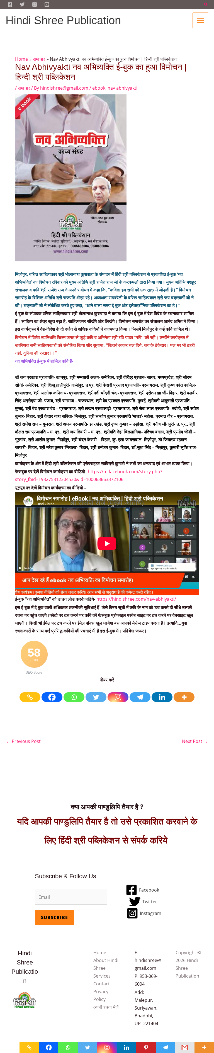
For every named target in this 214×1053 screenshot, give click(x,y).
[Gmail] (184, 1047)
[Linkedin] (162, 693)
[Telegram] (140, 693)
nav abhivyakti (122, 88)
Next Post (195, 741)
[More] (184, 693)
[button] (205, 4)
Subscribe (54, 917)
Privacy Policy (100, 995)
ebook (98, 88)
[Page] (10, 4)
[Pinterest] (146, 1047)
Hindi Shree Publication (63, 20)
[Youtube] (46, 4)
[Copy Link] (30, 693)
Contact (101, 984)
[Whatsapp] (74, 693)
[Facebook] (52, 693)
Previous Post (23, 741)
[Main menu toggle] (200, 20)
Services (102, 976)
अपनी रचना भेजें (105, 1007)
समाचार (24, 88)
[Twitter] (22, 4)
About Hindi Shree (105, 964)
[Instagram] (34, 4)
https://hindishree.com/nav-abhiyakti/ (136, 599)
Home (99, 952)
